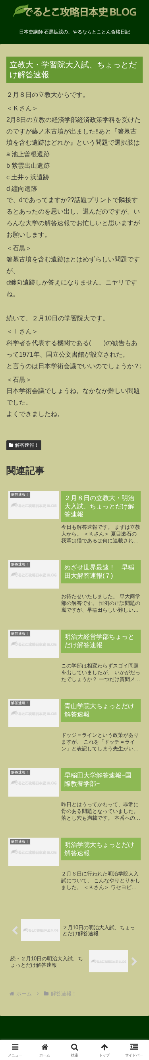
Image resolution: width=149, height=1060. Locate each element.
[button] (133, 976)
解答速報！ (27, 445)
